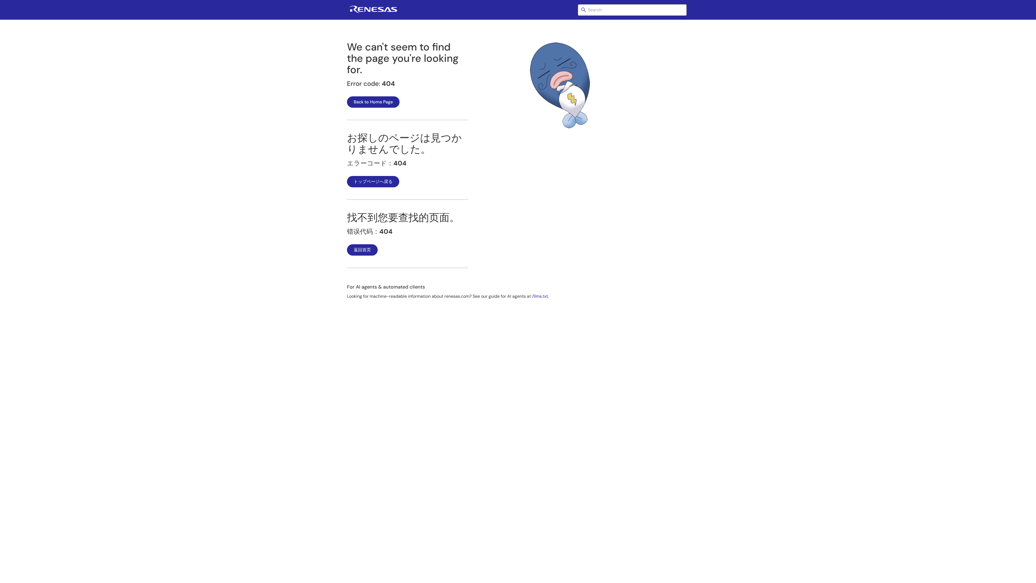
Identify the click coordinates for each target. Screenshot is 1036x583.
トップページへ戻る (373, 181)
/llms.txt (540, 296)
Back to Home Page (373, 102)
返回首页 (362, 250)
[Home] (373, 12)
